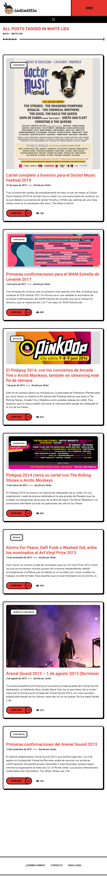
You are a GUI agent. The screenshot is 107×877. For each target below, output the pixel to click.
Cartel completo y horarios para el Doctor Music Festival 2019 (50, 178)
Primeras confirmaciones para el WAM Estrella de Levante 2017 (52, 277)
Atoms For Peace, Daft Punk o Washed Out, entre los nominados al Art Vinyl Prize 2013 (51, 550)
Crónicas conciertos (23, 612)
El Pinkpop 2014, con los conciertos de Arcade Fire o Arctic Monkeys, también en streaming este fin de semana (52, 375)
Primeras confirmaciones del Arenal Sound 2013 (51, 744)
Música (16, 537)
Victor (48, 185)
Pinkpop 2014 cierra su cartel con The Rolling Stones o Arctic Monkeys (48, 478)
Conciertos (19, 65)
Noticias (17, 339)
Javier (48, 678)
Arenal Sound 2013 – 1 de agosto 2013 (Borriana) (52, 674)
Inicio (6, 33)
